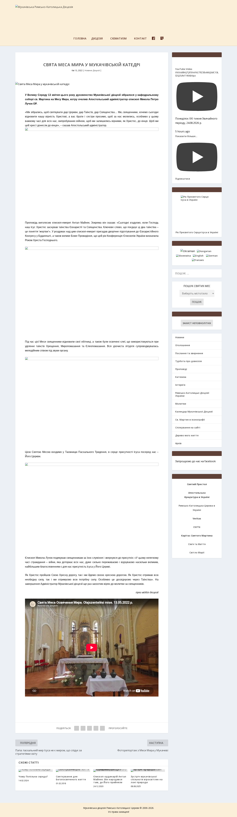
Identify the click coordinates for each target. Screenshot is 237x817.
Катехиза (180, 376)
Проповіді (181, 369)
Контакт (140, 38)
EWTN (196, 527)
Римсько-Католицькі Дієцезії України (192, 394)
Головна (80, 38)
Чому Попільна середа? (33, 776)
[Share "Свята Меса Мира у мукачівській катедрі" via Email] (96, 728)
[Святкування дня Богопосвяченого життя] (73, 770)
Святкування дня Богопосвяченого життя (71, 778)
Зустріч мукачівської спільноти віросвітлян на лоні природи (147, 779)
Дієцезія (97, 38)
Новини (179, 337)
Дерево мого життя (186, 435)
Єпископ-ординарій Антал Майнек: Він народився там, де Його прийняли (109, 779)
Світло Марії (196, 552)
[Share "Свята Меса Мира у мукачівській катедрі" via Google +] (89, 728)
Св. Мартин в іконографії (190, 419)
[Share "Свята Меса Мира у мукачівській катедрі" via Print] (102, 728)
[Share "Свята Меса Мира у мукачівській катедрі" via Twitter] (83, 728)
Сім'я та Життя (197, 544)
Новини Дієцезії (92, 70)
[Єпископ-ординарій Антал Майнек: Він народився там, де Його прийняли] (110, 770)
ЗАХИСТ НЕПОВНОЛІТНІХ (197, 323)
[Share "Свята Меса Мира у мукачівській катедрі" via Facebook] (76, 728)
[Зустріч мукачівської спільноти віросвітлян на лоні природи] (148, 770)
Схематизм (118, 38)
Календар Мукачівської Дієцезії (194, 411)
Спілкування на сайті (187, 427)
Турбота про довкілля (188, 361)
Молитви (180, 403)
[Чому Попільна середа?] (36, 770)
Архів (178, 443)
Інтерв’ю (180, 384)
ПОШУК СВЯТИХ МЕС (196, 286)
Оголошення (182, 345)
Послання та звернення (189, 353)
